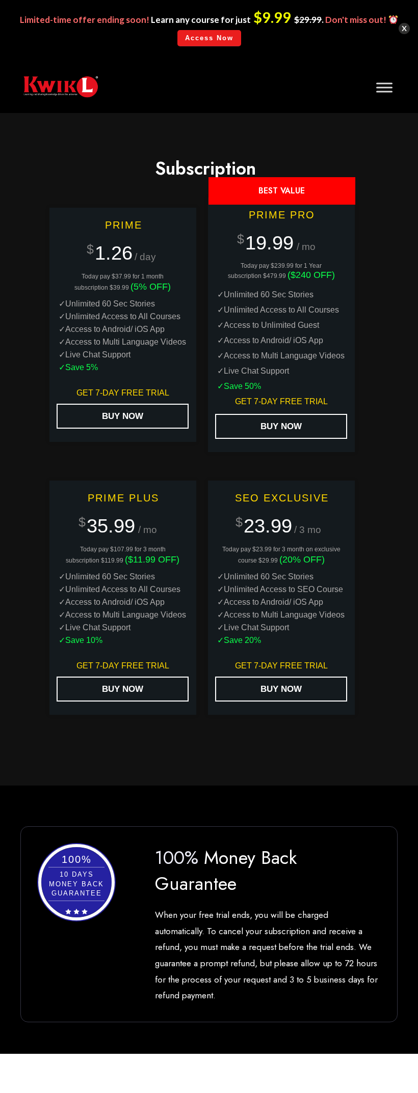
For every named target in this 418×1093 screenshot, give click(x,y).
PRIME (123, 225)
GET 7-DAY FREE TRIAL (122, 392)
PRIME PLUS (123, 497)
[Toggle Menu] (384, 88)
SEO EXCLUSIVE (282, 497)
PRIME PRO (282, 214)
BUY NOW (122, 416)
